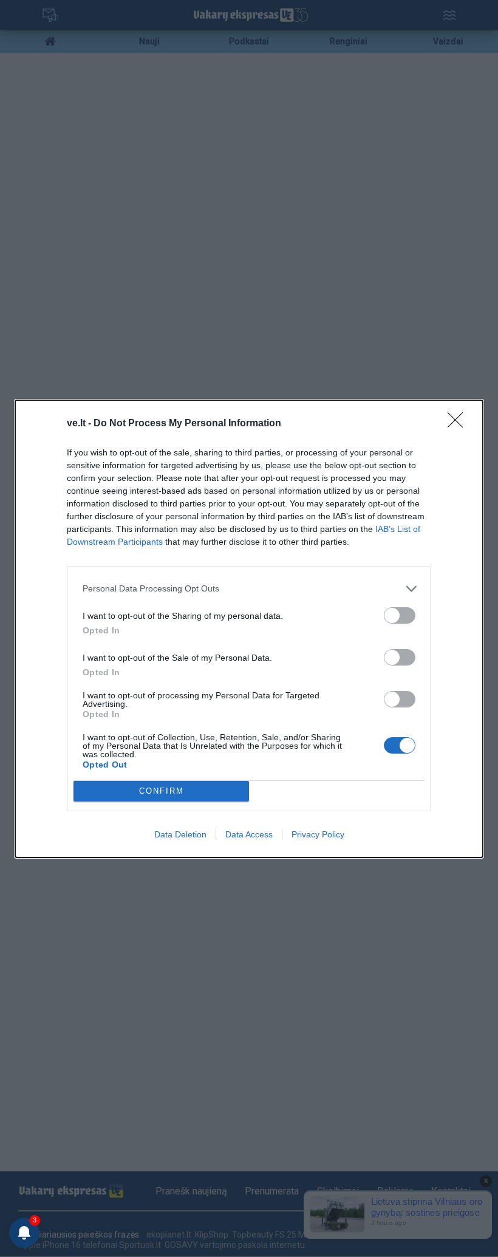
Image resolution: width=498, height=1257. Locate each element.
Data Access (249, 834)
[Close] (459, 423)
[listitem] (249, 588)
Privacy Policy (318, 834)
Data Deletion (180, 834)
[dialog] (249, 628)
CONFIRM (161, 790)
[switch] (399, 615)
